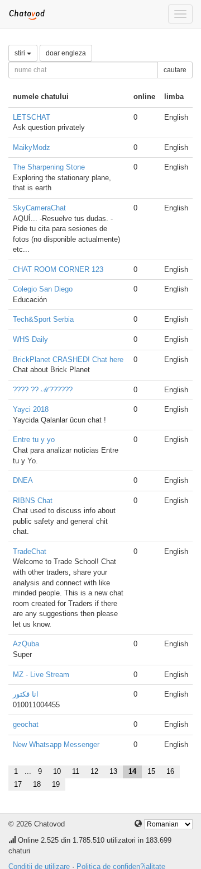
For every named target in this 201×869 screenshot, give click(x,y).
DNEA (23, 480)
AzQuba (26, 644)
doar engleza (66, 53)
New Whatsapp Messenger (56, 744)
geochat (26, 724)
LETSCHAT (31, 117)
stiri (21, 53)
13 (113, 771)
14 (132, 771)
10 (57, 771)
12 (94, 771)
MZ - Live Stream (41, 674)
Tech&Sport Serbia (43, 319)
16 (170, 771)
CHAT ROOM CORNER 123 (58, 269)
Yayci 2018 (31, 409)
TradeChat (29, 551)
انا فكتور (26, 694)
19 (56, 784)
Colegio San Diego (43, 289)
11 (75, 771)
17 (18, 784)
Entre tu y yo (34, 439)
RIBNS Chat (32, 500)
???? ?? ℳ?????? (43, 390)
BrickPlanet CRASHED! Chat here (68, 359)
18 (37, 784)
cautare (175, 70)
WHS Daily (30, 339)
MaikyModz (31, 147)
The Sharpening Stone (49, 167)
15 (151, 771)
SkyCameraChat (39, 208)
